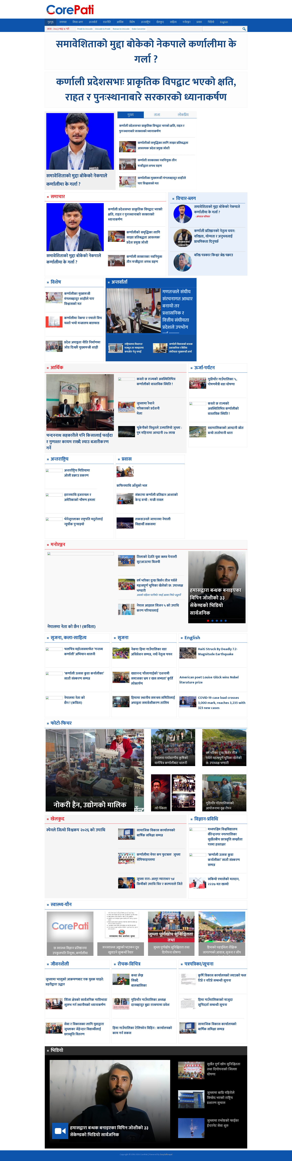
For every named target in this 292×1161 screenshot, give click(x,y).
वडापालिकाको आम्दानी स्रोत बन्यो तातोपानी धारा (226, 430)
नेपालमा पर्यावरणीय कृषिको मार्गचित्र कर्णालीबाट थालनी (171, 760)
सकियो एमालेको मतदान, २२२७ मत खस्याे (223, 881)
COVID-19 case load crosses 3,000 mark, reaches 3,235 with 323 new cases (221, 703)
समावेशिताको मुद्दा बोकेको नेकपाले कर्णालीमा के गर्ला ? (146, 52)
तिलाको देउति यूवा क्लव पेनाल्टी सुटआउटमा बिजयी (157, 559)
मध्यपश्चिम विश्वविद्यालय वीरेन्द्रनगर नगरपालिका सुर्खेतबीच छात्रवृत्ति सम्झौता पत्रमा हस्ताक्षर (225, 836)
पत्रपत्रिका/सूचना (199, 964)
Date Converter (138, 29)
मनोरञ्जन (186, 22)
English (224, 22)
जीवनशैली (60, 964)
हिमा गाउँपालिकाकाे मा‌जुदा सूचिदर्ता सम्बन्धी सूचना (215, 1002)
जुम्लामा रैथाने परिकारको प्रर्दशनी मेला (148, 408)
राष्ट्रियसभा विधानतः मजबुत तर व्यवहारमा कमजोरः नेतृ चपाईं (134, 348)
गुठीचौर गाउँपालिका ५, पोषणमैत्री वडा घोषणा (222, 381)
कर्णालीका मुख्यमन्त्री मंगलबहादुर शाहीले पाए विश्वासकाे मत (79, 299)
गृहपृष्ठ (50, 22)
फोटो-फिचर (61, 723)
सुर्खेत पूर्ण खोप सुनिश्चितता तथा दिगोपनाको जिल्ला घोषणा (223, 1069)
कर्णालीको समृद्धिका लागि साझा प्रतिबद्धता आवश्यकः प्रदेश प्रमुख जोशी (163, 145)
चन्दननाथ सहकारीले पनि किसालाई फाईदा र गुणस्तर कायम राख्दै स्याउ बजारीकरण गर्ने (79, 442)
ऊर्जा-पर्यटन (204, 368)
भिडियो (211, 22)
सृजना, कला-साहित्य (69, 638)
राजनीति (107, 22)
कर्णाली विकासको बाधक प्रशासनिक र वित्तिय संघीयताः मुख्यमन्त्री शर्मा (181, 348)
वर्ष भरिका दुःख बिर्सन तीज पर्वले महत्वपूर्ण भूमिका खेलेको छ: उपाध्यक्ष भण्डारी (160, 586)
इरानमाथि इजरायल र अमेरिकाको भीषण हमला (79, 497)
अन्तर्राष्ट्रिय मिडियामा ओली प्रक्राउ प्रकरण (77, 473)
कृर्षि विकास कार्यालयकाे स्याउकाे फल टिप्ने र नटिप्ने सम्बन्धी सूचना (222, 978)
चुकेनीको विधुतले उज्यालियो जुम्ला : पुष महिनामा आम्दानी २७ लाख (159, 430)
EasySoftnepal (166, 1154)
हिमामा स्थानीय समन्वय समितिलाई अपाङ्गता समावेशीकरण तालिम (153, 700)
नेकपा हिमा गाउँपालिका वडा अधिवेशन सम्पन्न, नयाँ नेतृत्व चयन (151, 651)
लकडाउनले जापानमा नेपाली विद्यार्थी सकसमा (153, 521)
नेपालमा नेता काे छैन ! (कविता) (71, 626)
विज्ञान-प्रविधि (206, 819)
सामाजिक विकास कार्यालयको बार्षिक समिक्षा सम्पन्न (156, 832)
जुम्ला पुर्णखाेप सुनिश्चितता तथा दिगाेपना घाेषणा (171, 950)
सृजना (123, 638)
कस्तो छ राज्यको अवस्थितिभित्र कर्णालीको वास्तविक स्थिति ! (156, 381)
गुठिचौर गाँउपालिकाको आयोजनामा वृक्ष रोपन (220, 805)
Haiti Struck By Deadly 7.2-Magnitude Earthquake (217, 651)
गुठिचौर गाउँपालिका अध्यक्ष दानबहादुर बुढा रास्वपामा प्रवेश (150, 1002)
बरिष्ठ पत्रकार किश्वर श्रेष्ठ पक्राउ (213, 255)
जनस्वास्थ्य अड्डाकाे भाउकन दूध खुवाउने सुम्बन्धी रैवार (120, 950)
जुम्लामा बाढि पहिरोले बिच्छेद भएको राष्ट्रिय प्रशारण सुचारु (221, 1098)
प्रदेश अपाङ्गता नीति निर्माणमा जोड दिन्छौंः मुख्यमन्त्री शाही (82, 345)
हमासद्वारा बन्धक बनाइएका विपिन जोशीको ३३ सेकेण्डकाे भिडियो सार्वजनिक (215, 601)
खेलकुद (160, 22)
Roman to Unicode (121, 29)
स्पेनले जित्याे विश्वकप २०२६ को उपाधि (75, 830)
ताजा (157, 115)
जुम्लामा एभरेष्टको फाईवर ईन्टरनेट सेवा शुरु (223, 1123)
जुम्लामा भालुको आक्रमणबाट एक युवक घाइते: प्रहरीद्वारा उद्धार (75, 981)
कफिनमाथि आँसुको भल (132, 486)
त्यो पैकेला (161, 808)
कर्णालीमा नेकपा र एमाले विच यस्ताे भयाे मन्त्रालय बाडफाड (83, 320)
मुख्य (131, 115)
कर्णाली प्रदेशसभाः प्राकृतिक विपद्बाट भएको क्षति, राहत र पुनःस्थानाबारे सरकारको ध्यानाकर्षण (146, 90)
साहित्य (173, 22)
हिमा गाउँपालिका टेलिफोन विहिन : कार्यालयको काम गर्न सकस (142, 1030)
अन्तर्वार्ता (93, 22)
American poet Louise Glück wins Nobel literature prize (209, 679)
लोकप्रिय (183, 115)
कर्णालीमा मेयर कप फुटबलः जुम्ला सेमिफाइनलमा (158, 857)
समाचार (63, 22)
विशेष (132, 22)
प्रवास (199, 22)
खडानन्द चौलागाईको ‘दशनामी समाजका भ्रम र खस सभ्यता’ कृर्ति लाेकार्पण (152, 678)
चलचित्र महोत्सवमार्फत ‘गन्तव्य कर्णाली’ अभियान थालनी (83, 651)
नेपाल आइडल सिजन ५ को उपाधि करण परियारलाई (158, 608)
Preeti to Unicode (84, 29)
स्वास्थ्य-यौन (61, 905)
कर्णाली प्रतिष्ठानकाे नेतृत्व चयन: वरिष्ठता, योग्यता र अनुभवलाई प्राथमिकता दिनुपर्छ (214, 236)
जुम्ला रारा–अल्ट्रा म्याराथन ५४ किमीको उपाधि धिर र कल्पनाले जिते (159, 881)
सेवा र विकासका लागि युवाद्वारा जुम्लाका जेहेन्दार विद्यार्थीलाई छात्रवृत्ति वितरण (84, 1029)
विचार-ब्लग (78, 22)
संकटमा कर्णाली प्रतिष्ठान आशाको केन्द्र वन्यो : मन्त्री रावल (156, 497)
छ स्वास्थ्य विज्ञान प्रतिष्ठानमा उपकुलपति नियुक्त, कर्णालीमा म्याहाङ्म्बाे (70, 953)
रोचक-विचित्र (129, 964)
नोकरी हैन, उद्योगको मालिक (90, 805)
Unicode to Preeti (102, 29)
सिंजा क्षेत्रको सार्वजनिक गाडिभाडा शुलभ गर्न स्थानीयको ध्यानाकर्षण (85, 1002)
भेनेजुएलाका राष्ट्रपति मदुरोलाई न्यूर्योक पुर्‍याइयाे (83, 521)
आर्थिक (120, 22)
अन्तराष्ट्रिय (145, 22)
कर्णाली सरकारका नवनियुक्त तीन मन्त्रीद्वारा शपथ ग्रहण (157, 163)
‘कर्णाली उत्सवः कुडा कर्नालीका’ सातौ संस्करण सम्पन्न (84, 676)
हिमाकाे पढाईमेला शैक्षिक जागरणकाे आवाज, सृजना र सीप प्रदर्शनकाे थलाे (222, 952)
